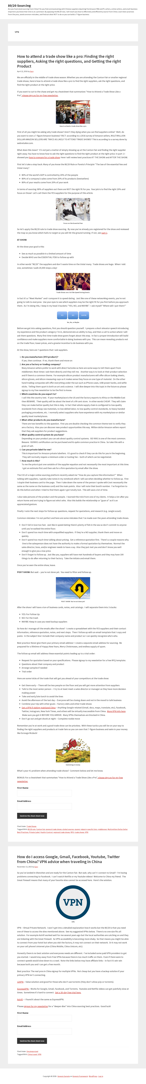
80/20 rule (31, 829)
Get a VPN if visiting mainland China (39, 707)
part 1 (104, 232)
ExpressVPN (23, 988)
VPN (86, 832)
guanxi (77, 829)
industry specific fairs (89, 829)
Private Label (34, 832)
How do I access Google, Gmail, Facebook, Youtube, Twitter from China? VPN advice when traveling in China (68, 859)
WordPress (93, 1076)
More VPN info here (116, 711)
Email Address (24, 801)
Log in (100, 1076)
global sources (68, 829)
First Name (22, 787)
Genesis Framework (80, 1076)
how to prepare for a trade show (44, 157)
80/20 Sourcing (19, 5)
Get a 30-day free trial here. (68, 992)
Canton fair (40, 829)
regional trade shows (61, 832)
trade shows (79, 832)
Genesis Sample (63, 1076)
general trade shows (54, 829)
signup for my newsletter (36, 1006)
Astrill (20, 999)
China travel (32, 1054)
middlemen (102, 829)
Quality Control (46, 832)
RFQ (72, 832)
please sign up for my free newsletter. (40, 95)
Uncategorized (32, 1051)
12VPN (20, 981)
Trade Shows (31, 826)
